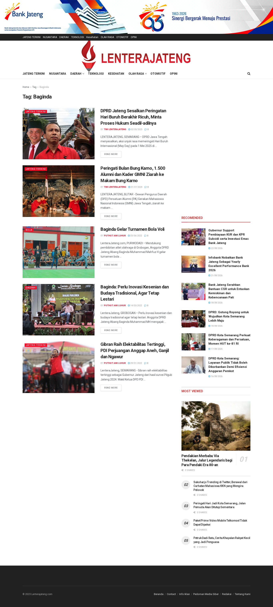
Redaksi (226, 594)
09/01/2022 (136, 363)
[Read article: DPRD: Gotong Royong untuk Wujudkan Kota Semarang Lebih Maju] (193, 318)
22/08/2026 (216, 248)
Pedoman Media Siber (206, 594)
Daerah (31, 287)
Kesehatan (92, 37)
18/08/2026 (216, 302)
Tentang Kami (242, 594)
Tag (34, 87)
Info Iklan (184, 594)
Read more (113, 154)
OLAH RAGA (107, 37)
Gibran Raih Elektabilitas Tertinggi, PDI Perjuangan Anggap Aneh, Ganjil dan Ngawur (135, 350)
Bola (29, 230)
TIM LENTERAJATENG (115, 129)
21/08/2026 (216, 275)
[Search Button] (248, 74)
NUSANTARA (50, 37)
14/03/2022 (136, 305)
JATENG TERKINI (32, 37)
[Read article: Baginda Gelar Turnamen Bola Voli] (59, 252)
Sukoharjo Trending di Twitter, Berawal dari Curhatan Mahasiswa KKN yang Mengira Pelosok (220, 486)
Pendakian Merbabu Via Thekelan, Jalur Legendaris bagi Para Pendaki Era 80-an (206, 460)
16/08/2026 (216, 376)
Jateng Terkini (36, 111)
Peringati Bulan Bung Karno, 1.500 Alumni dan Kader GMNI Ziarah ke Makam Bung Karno (133, 174)
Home (26, 87)
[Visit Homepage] (136, 55)
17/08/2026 (216, 349)
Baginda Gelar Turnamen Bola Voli (132, 229)
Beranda (158, 594)
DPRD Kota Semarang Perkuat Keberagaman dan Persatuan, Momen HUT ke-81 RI (229, 339)
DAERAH (64, 37)
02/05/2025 (136, 129)
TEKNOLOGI (77, 37)
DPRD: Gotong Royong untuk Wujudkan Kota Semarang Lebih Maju (228, 316)
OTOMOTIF (122, 37)
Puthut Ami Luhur (115, 235)
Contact (171, 594)
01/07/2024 (136, 187)
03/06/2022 (136, 235)
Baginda (44, 87)
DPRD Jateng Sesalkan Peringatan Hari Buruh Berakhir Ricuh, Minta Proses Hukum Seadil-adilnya (133, 117)
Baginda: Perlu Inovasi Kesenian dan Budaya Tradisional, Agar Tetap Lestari (135, 293)
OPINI (134, 37)
